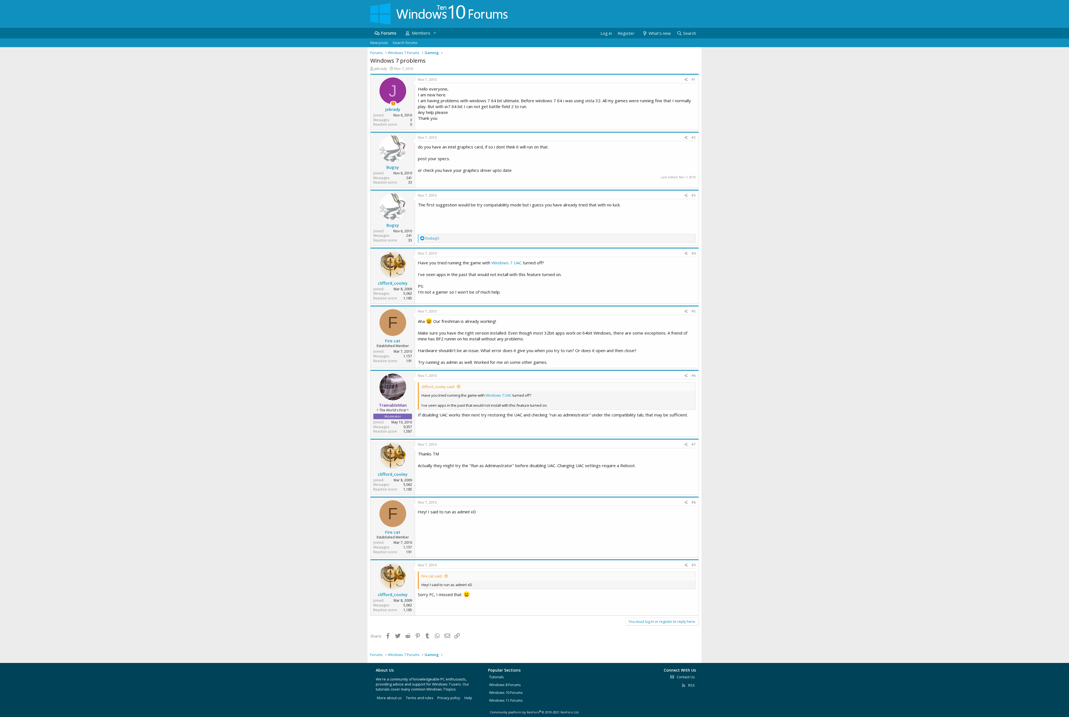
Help (468, 697)
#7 (694, 444)
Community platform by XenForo (534, 712)
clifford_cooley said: (438, 386)
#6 (694, 375)
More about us (389, 697)
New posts (379, 42)
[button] (434, 33)
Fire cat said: (431, 576)
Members (421, 33)
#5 (694, 311)
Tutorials (496, 676)
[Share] (686, 80)
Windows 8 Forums (505, 684)
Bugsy (392, 167)
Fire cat (392, 340)
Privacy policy (448, 697)
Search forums (405, 42)
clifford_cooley (393, 283)
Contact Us (685, 676)
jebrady (380, 68)
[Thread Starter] (393, 103)
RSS (691, 685)
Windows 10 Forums (506, 692)
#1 (694, 79)
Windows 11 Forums (506, 700)
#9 (694, 565)
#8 (694, 502)
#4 (694, 253)
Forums (388, 33)
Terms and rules (419, 697)
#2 (694, 137)
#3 (694, 195)
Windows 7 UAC (506, 262)
